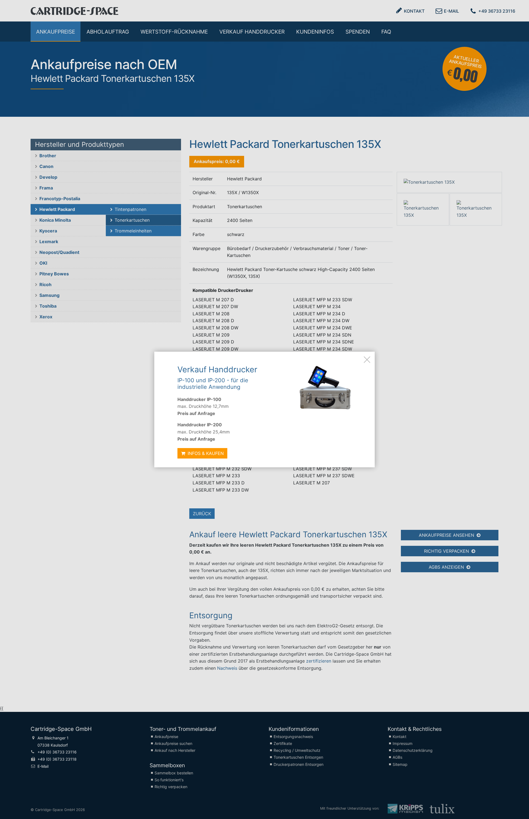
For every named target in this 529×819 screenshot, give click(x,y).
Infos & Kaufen (205, 453)
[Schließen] (367, 359)
